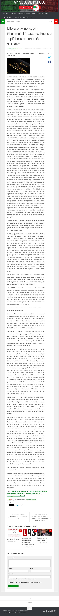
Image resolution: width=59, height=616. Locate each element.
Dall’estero (18, 17)
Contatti (30, 602)
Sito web (10, 573)
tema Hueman (22, 612)
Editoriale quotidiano (24, 13)
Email (32, 568)
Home (30, 598)
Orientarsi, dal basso (13, 539)
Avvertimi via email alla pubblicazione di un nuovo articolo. (26, 582)
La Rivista (13, 13)
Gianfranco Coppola (15, 48)
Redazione (26, 17)
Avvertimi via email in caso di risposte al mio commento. (25, 579)
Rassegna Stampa (42, 13)
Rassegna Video (7, 17)
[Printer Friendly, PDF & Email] (11, 499)
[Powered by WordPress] (9, 612)
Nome (10, 568)
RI (31, 17)
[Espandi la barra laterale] (3, 21)
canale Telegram (31, 499)
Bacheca (5, 13)
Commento (11, 558)
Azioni (33, 13)
